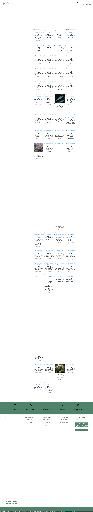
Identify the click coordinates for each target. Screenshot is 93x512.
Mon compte (81, 4)
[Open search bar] (77, 2)
